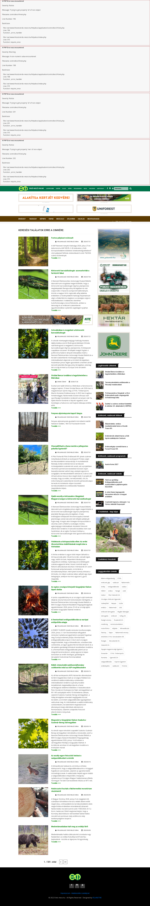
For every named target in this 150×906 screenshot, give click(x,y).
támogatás (104, 616)
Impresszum (65, 893)
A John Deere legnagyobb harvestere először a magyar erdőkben (116, 494)
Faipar (51, 219)
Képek (70, 188)
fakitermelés (125, 582)
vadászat (116, 582)
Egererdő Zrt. (114, 658)
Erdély (103, 587)
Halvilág (81, 219)
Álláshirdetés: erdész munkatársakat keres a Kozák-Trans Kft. (116, 426)
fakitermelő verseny (121, 633)
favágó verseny (106, 620)
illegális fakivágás (123, 612)
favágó (117, 591)
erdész (110, 591)
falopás (113, 603)
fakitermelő (112, 608)
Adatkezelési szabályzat (80, 893)
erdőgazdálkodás (113, 587)
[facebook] (107, 188)
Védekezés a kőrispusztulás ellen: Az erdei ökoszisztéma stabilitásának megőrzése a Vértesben (69, 544)
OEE (120, 608)
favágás (103, 641)
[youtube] (113, 188)
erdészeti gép (105, 582)
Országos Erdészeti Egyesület (111, 599)
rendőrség (104, 624)
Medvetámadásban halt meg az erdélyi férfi (69, 826)
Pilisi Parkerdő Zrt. (114, 595)
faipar (111, 633)
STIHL (119, 578)
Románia (104, 658)
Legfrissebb (50, 188)
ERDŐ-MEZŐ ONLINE (36, 188)
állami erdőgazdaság (108, 578)
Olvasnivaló (24, 226)
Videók (58, 188)
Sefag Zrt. (123, 616)
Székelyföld (105, 603)
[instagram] (110, 188)
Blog (85, 188)
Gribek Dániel (61, 382)
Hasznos (92, 188)
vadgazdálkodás (106, 662)
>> (65, 862)
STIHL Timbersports (117, 653)
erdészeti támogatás (108, 612)
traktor (103, 595)
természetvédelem (117, 624)
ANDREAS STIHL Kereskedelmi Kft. (112, 637)
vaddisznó (115, 666)
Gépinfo (43, 219)
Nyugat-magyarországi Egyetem (111, 649)
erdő (124, 591)
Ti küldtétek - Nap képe (108, 512)
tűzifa (121, 603)
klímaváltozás (124, 628)
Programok (78, 188)
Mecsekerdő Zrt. (114, 641)
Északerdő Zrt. (118, 620)
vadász (124, 587)
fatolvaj (103, 633)
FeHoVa (124, 666)
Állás (64, 188)
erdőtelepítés (105, 666)
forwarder (104, 653)
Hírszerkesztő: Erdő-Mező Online (68, 241)
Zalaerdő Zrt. (105, 645)
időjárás (114, 628)
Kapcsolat (100, 188)
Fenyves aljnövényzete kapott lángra (66, 413)
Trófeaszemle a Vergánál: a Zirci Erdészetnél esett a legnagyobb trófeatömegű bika (117, 395)
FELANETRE (97, 898)
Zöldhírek (71, 219)
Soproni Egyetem (120, 662)
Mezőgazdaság (93, 219)
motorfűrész (105, 628)
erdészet (114, 616)
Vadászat (33, 219)
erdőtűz (103, 608)
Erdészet (22, 219)
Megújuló (60, 219)
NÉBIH (103, 591)
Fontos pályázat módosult (62, 238)
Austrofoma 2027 (111, 464)
